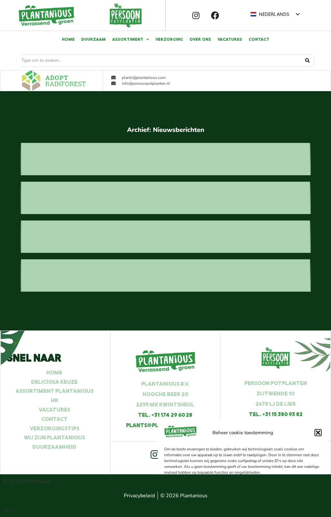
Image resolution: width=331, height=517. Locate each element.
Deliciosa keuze (54, 381)
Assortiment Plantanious (54, 390)
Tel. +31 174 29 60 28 (165, 414)
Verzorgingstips (54, 428)
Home (68, 39)
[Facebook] (215, 15)
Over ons (200, 39)
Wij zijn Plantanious (54, 437)
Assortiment (127, 39)
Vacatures (230, 39)
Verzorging (169, 39)
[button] (318, 432)
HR (54, 400)
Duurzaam (93, 39)
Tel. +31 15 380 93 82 (276, 414)
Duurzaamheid (54, 446)
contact (259, 39)
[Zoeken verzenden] (307, 60)
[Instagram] (196, 15)
